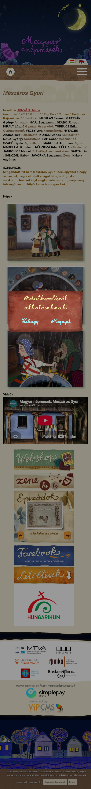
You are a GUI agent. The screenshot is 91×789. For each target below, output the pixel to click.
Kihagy (30, 321)
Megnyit (61, 321)
